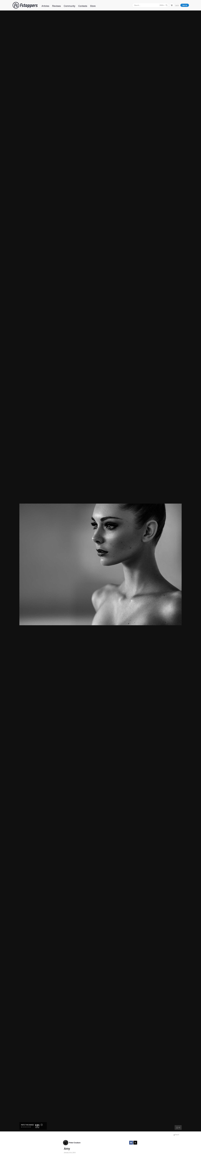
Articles (45, 5)
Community (69, 5)
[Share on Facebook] (131, 1143)
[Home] (25, 5)
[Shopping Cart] (172, 5)
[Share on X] (135, 1143)
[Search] (166, 5)
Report (177, 1134)
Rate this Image (27, 1125)
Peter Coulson (75, 1142)
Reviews (56, 5)
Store (93, 5)
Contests (82, 5)
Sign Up (184, 5)
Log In (177, 5)
